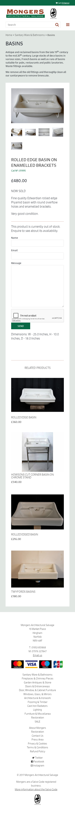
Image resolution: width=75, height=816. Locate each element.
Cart (63, 2)
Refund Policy (37, 751)
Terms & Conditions (37, 747)
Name (14, 237)
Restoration (37, 717)
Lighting (37, 709)
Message (16, 263)
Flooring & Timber (37, 702)
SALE (37, 721)
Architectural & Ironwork (37, 698)
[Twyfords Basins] (37, 569)
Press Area (37, 739)
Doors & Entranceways (37, 686)
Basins (51, 35)
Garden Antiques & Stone (37, 682)
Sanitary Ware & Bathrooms (30, 35)
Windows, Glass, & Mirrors (37, 694)
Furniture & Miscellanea (38, 713)
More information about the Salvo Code (36, 789)
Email (14, 250)
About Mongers (37, 727)
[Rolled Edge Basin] (37, 395)
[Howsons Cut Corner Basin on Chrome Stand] (37, 452)
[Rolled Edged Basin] (37, 512)
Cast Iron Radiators (37, 705)
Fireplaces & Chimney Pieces (37, 678)
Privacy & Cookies (37, 743)
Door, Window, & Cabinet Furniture (37, 690)
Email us (37, 655)
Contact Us (37, 735)
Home (9, 35)
